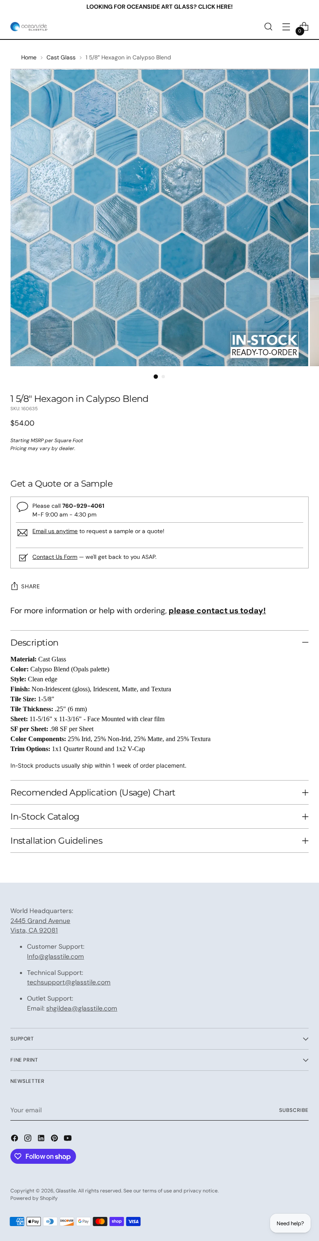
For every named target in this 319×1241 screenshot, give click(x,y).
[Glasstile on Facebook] (15, 1139)
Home (29, 57)
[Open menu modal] (286, 26)
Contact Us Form (54, 557)
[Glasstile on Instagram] (29, 1139)
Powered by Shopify (34, 1198)
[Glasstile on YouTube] (69, 1139)
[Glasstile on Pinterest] (55, 1139)
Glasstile (66, 1190)
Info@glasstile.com (55, 956)
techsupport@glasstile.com (68, 982)
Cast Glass (61, 57)
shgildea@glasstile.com (81, 1008)
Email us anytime (55, 531)
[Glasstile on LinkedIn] (42, 1139)
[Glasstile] (29, 26)
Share (30, 586)
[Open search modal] (268, 26)
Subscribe (293, 1110)
